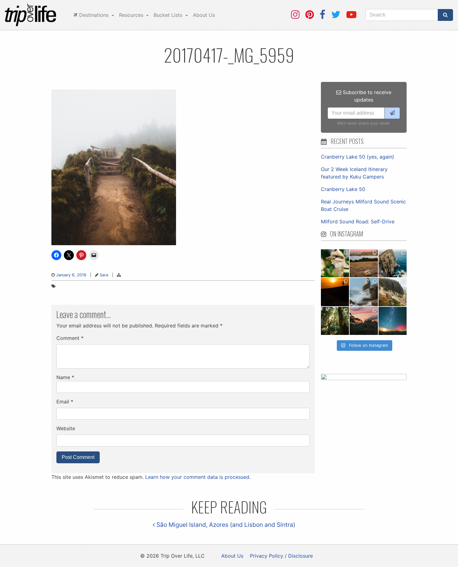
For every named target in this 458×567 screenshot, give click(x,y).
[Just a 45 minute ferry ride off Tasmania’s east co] (364, 263)
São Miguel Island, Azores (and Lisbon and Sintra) (225, 524)
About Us (204, 15)
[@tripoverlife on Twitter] (336, 14)
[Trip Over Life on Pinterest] (309, 14)
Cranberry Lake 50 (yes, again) (357, 157)
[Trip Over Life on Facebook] (322, 14)
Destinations (94, 15)
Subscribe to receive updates (366, 96)
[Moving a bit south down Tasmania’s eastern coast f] (335, 292)
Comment (69, 338)
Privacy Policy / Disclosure (281, 556)
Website (65, 428)
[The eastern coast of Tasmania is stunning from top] (364, 292)
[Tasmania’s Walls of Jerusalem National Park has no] (364, 321)
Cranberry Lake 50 (343, 189)
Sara (104, 275)
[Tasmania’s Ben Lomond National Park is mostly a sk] (393, 292)
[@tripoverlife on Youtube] (351, 14)
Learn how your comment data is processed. (197, 477)
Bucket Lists (169, 15)
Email (64, 401)
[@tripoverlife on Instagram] (295, 14)
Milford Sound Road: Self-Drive (357, 221)
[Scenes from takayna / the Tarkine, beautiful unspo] (335, 321)
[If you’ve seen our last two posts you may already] (393, 263)
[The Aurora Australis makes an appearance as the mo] (393, 321)
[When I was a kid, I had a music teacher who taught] (335, 263)
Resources (132, 15)
